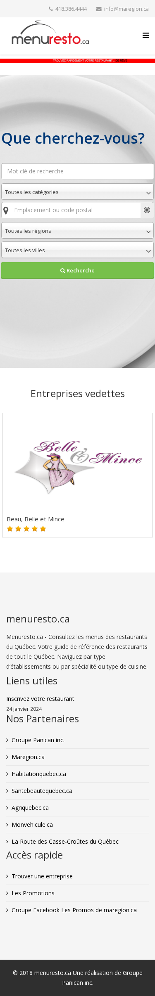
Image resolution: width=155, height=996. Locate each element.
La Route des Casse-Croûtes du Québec (65, 841)
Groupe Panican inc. (38, 740)
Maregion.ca (28, 757)
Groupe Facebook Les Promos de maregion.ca (74, 910)
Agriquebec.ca (30, 807)
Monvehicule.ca (32, 824)
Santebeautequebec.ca (42, 791)
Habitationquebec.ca (39, 774)
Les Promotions (33, 893)
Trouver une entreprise (42, 876)
